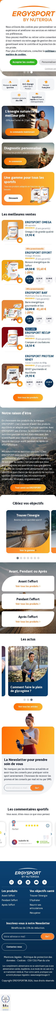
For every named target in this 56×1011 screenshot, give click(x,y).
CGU (34, 960)
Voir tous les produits (28, 397)
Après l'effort (8, 904)
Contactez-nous (14, 947)
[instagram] (11, 882)
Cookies (22, 960)
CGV (30, 960)
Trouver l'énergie (38, 895)
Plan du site (43, 960)
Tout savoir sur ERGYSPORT (28, 488)
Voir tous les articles (28, 706)
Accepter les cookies (23, 62)
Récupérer (35, 913)
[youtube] (36, 882)
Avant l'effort (8, 895)
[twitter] (44, 882)
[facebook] (20, 882)
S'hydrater (35, 900)
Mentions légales (14, 957)
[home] (28, 872)
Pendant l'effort (10, 900)
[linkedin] (28, 882)
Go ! (37, 788)
